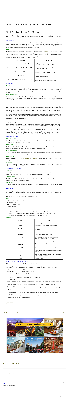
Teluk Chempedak (26, 158)
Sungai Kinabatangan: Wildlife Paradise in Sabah (13, 363)
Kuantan (19, 42)
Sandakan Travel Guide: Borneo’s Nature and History (14, 366)
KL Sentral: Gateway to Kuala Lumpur (11, 370)
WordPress (64, 396)
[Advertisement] (28, 6)
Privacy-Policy (62, 312)
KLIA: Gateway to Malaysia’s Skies (10, 373)
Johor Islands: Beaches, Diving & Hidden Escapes (12, 312)
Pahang (46, 51)
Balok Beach (34, 158)
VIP (4, 14)
